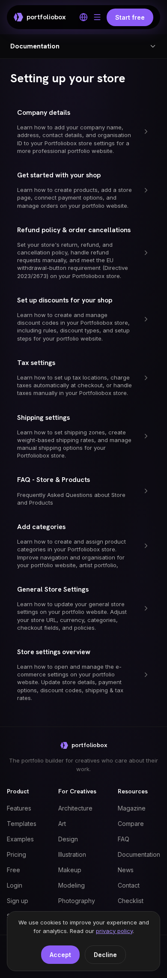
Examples (20, 839)
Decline (105, 954)
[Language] (83, 17)
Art (62, 823)
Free (13, 869)
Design (68, 839)
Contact (129, 885)
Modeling (71, 885)
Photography (76, 900)
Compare (131, 823)
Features (19, 808)
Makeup (69, 869)
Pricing (16, 854)
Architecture (75, 808)
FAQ (123, 839)
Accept (60, 954)
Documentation (139, 854)
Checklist (130, 900)
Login (14, 885)
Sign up (17, 900)
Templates (21, 823)
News (126, 869)
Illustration (72, 854)
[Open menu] (97, 17)
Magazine (132, 808)
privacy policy (114, 930)
